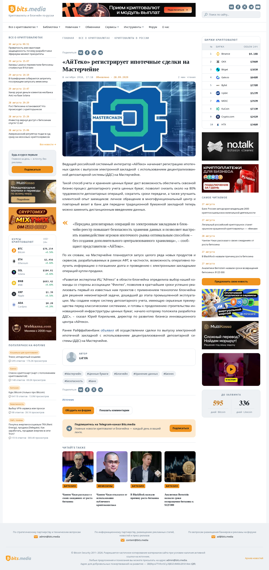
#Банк (92, 381)
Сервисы (112, 27)
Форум (153, 27)
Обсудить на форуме (78, 410)
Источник (68, 399)
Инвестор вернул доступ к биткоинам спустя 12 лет (30, 122)
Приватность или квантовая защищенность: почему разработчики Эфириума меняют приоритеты (30, 51)
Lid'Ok (83, 358)
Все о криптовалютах (23, 27)
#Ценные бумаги (97, 373)
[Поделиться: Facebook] (87, 52)
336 (244, 402)
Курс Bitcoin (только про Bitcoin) (27, 392)
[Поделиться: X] (93, 52)
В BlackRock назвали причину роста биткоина (144, 496)
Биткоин (70, 486)
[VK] (231, 7)
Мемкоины (105, 486)
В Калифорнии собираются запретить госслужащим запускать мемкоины (30, 80)
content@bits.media (137, 540)
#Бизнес (169, 373)
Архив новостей (254, 558)
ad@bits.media (225, 536)
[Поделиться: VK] (80, 52)
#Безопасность (74, 381)
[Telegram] (251, 7)
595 (218, 402)
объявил (107, 330)
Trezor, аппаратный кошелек (25, 357)
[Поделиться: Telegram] (100, 52)
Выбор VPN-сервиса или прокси (27, 408)
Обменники (92, 27)
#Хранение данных (146, 373)
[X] (244, 7)
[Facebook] (238, 7)
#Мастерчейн (73, 373)
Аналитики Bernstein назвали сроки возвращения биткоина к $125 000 (179, 500)
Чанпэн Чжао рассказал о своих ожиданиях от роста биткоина (77, 498)
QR (193, 563)
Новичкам (72, 27)
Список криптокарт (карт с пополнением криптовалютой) (32, 375)
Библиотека (51, 27)
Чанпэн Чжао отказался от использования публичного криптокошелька (111, 500)
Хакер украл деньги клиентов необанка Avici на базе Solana (31, 94)
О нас (165, 27)
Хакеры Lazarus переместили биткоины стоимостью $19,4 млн (31, 66)
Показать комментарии (114, 410)
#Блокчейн (121, 373)
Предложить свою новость (231, 281)
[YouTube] (257, 7)
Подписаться (32, 169)
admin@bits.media (49, 536)
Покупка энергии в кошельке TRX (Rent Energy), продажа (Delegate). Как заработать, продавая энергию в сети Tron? (30, 429)
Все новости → (48, 144)
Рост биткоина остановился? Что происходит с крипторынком (27, 108)
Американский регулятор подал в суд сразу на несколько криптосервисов (29, 135)
